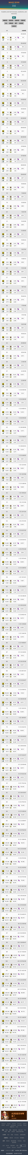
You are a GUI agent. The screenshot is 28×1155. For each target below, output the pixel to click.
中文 (17, 1127)
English (9, 1123)
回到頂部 (12, 1145)
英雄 (7, 1130)
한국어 (7, 1125)
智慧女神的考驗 (20, 1131)
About (7, 1145)
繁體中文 (12, 1127)
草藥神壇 (23, 20)
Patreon (19, 1147)
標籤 (5, 1131)
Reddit (8, 1147)
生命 (6, 23)
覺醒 (10, 1130)
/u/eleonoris (8, 1150)
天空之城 (16, 1137)
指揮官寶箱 (22, 1134)
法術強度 (21, 23)
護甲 (16, 23)
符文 (25, 1130)
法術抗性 (14, 26)
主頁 (3, 1145)
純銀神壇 (17, 20)
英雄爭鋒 (14, 1142)
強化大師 (20, 1130)
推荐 (4, 1140)
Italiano (24, 1123)
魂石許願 (15, 1130)
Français (19, 1123)
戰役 (9, 1131)
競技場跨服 (13, 1140)
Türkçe (24, 1125)
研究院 (13, 1131)
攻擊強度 (11, 23)
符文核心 (16, 1134)
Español (14, 1123)
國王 (14, 17)
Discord (14, 1147)
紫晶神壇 (11, 20)
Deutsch (4, 1123)
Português (13, 1125)
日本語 (3, 1125)
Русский (19, 1125)
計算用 (4, 1134)
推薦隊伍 (6, 1137)
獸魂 (12, 1134)
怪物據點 (22, 1137)
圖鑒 (3, 1130)
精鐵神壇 (5, 20)
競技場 (11, 1137)
